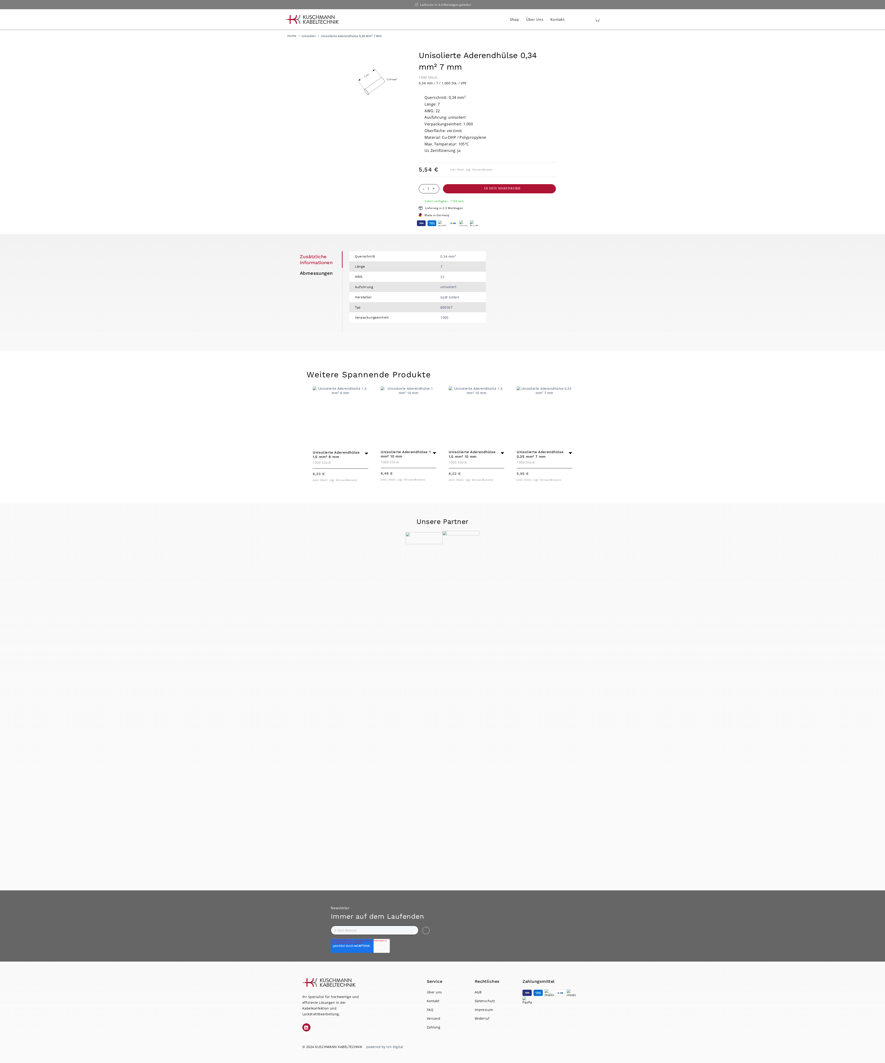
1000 (444, 317)
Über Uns (534, 19)
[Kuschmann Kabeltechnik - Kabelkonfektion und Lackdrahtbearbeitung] (312, 19)
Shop (514, 19)
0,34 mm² (448, 256)
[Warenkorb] (597, 19)
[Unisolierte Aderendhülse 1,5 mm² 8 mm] (340, 414)
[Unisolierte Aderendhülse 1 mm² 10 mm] (408, 414)
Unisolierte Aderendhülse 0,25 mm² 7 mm (540, 454)
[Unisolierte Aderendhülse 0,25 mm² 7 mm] (544, 414)
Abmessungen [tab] (316, 273)
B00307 (446, 307)
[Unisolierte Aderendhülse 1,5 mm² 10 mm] (476, 414)
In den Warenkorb (502, 188)
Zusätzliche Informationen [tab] (316, 259)
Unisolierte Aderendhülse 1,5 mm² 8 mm (336, 454)
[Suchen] (576, 19)
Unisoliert (308, 36)
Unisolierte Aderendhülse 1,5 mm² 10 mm (472, 454)
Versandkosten (482, 169)
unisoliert (448, 287)
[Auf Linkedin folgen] (306, 1027)
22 (442, 277)
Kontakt (557, 19)
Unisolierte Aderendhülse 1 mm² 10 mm (406, 454)
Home (291, 36)
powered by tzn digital (384, 1047)
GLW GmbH (449, 297)
